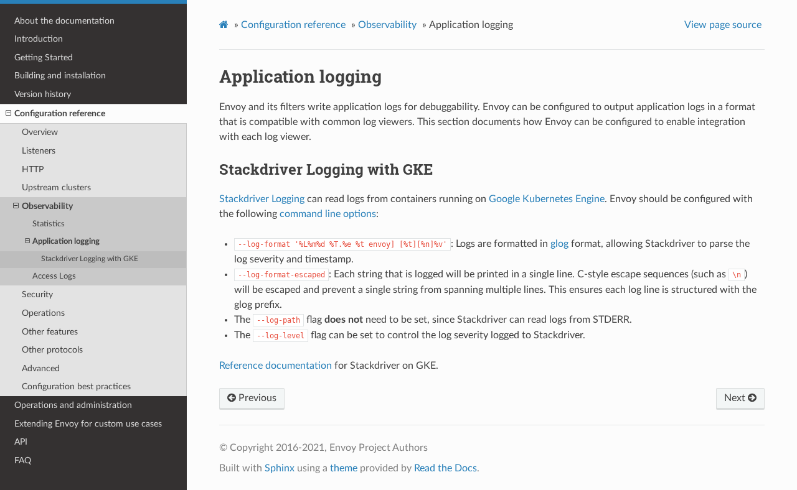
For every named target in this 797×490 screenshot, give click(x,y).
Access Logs (54, 276)
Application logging (66, 242)
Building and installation (60, 75)
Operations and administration (73, 405)
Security (37, 294)
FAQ (22, 460)
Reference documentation (275, 366)
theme (343, 468)
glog (559, 244)
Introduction (38, 39)
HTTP (33, 169)
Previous (256, 398)
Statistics (48, 224)
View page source (723, 25)
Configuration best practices (76, 386)
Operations (43, 313)
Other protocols (52, 349)
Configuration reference (59, 113)
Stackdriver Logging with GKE (89, 259)
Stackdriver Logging (261, 199)
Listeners (38, 150)
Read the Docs (445, 468)
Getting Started (43, 57)
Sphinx (280, 468)
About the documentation (64, 20)
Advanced (41, 368)
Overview (40, 132)
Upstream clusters (56, 187)
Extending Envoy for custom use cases (88, 423)
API (20, 441)
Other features (50, 331)
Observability (47, 206)
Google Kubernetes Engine (547, 199)
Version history (42, 94)
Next (736, 398)
